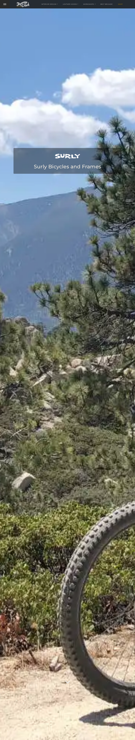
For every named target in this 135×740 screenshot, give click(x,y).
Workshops (88, 4)
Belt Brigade (107, 4)
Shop (120, 4)
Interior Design (48, 4)
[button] (4, 4)
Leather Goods (70, 4)
